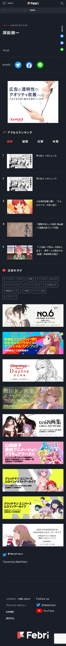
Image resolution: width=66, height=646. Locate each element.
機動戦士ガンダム (12, 291)
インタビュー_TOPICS (14, 279)
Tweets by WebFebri (15, 562)
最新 (10, 141)
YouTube (48, 610)
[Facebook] (60, 44)
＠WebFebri (48, 605)
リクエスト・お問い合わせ (18, 599)
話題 (27, 291)
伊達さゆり (52, 285)
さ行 (25, 10)
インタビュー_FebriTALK (48, 279)
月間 (40, 141)
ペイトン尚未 (40, 291)
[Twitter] (60, 37)
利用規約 (10, 611)
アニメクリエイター (13, 285)
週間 (25, 141)
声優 (30, 279)
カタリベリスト (15, 10)
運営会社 (10, 618)
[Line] (60, 49)
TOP (4, 10)
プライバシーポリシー (16, 605)
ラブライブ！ (11, 297)
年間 (56, 141)
